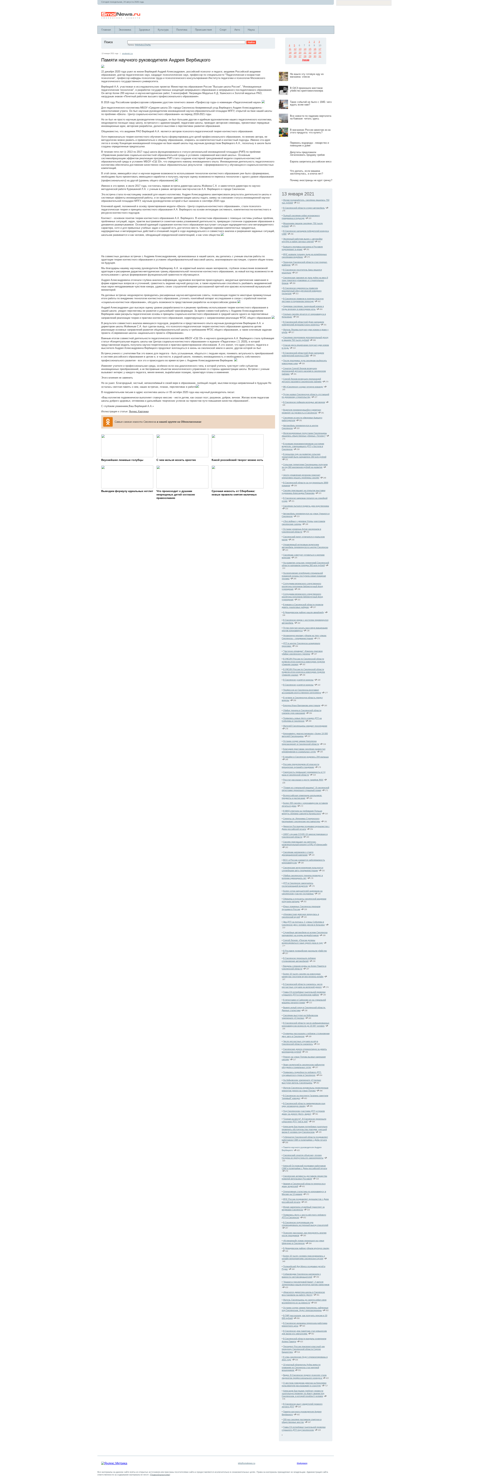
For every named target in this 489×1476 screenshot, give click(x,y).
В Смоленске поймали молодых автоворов (304, 402)
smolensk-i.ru (127, 53)
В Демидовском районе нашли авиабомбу (303, 612)
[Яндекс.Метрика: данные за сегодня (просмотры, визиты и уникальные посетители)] (114, 1463)
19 (295, 52)
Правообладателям (160, 1475)
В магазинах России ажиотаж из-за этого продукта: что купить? (310, 131)
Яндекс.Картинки (139, 411)
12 (295, 49)
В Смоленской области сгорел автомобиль (304, 208)
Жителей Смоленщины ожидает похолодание (305, 726)
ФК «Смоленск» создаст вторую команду (303, 387)
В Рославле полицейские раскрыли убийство (305, 951)
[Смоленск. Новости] (121, 17)
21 (305, 52)
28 (305, 56)
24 (320, 52)
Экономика (125, 29)
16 (315, 49)
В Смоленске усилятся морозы (298, 680)
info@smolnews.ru (246, 1463)
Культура (163, 29)
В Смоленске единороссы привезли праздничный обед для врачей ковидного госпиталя (301, 291)
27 (300, 56)
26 (295, 56)
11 (290, 49)
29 (310, 56)
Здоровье (144, 29)
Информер (302, 1463)
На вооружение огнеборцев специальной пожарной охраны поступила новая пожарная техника (304, 576)
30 (315, 56)
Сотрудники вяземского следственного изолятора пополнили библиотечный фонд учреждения (302, 586)
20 (300, 52)
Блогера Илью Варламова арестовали (301, 705)
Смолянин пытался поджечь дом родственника (306, 506)
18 (290, 52)
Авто (237, 29)
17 (320, 49)
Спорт (223, 29)
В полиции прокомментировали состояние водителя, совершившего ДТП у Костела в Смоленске (303, 446)
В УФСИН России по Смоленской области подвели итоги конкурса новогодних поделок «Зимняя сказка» (303, 661)
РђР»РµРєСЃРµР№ (143, 45)
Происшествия (203, 29)
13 (300, 49)
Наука (251, 29)
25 (290, 56)
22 (310, 52)
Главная (106, 29)
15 (310, 49)
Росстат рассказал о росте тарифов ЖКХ (303, 780)
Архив (305, 60)
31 (320, 56)
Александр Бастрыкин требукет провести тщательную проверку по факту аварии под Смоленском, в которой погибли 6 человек (303, 1393)
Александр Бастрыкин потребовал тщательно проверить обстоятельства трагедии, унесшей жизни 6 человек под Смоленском (304, 1129)
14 (305, 49)
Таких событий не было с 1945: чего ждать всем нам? (311, 103)
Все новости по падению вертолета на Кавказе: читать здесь (310, 117)
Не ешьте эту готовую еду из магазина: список (307, 75)
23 (315, 52)
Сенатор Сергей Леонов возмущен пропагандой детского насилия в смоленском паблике (304, 371)
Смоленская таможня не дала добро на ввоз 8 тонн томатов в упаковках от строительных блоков (305, 280)
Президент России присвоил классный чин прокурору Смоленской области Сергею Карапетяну (303, 1349)
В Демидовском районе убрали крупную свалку (306, 1248)
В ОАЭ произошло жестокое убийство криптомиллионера (306, 89)
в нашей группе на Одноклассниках (179, 421)
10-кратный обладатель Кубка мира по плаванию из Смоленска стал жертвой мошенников (301, 1367)
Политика (181, 29)
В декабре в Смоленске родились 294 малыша (306, 757)
